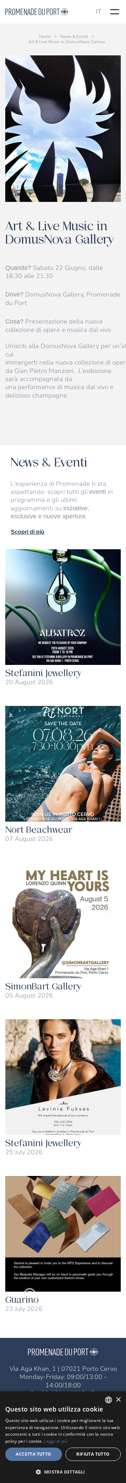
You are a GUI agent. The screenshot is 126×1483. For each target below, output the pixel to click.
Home (45, 36)
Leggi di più (56, 1441)
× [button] (118, 1399)
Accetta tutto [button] (33, 1454)
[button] (63, 1471)
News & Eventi (74, 36)
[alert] (63, 1437)
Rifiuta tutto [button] (93, 1454)
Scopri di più (27, 532)
